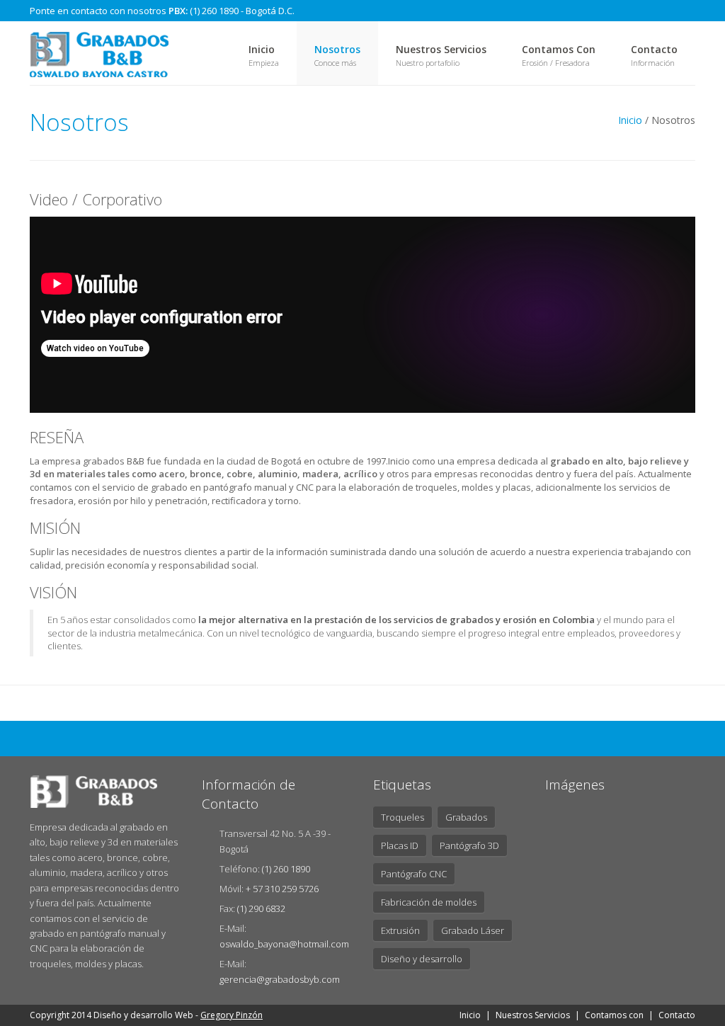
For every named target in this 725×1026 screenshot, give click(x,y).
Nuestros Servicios (441, 49)
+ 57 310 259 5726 (282, 888)
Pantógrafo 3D (469, 845)
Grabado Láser (472, 930)
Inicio (262, 49)
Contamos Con (558, 49)
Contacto (654, 49)
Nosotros (337, 49)
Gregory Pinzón (231, 1015)
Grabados (466, 817)
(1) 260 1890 (286, 868)
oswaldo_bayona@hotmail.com (284, 943)
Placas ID (399, 845)
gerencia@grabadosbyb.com (279, 979)
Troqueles (402, 817)
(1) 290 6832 (261, 908)
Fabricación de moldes (428, 902)
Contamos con (614, 1015)
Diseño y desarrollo (421, 958)
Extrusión (400, 930)
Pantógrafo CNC (414, 873)
